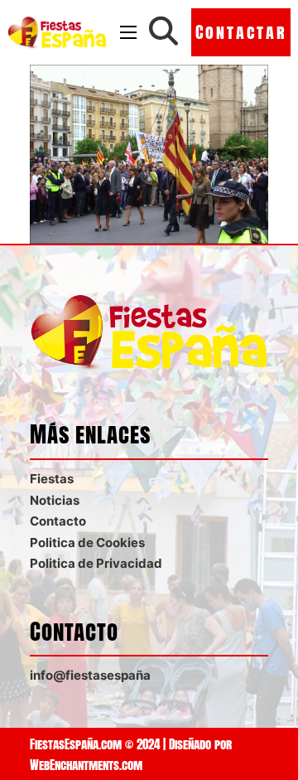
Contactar (241, 32)
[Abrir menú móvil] (128, 32)
